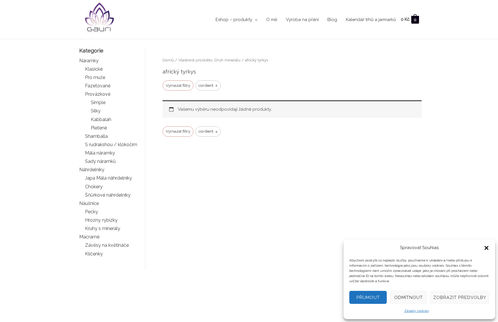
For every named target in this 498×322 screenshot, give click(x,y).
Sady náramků (100, 161)
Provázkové (97, 94)
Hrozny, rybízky (101, 220)
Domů (168, 60)
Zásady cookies (416, 311)
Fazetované (97, 85)
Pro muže (95, 77)
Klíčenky (94, 254)
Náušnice (89, 203)
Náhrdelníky (91, 169)
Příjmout (368, 297)
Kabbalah (101, 119)
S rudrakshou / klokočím (111, 144)
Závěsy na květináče (107, 245)
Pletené (99, 128)
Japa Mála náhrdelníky (108, 178)
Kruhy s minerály (102, 228)
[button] (486, 248)
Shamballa (96, 136)
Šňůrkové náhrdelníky (108, 195)
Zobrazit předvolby (459, 297)
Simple (98, 102)
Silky (96, 111)
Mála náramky (100, 153)
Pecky (91, 211)
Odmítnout (408, 297)
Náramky (89, 60)
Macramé (89, 237)
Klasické (94, 69)
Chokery (94, 186)
